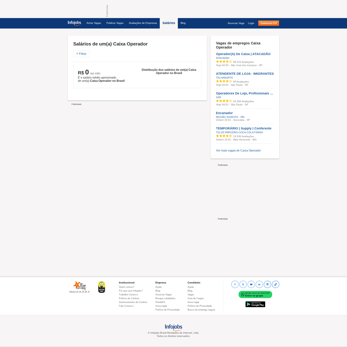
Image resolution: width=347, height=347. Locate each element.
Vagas (191, 294)
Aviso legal (161, 306)
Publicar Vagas (114, 22)
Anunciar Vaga (236, 23)
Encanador (224, 113)
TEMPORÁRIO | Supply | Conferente (243, 128)
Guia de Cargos (196, 298)
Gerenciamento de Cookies (133, 302)
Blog (183, 22)
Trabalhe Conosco (128, 294)
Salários (168, 23)
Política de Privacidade (167, 309)
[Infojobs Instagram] (267, 284)
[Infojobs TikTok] (275, 284)
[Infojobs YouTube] (251, 284)
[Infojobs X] (243, 284)
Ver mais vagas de (238, 150)
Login (251, 23)
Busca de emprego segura (201, 309)
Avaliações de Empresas (143, 22)
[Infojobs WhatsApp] (255, 294)
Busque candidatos (165, 298)
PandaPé (160, 302)
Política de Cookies (129, 298)
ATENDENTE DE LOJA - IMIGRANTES (245, 73)
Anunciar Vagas (163, 294)
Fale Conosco (126, 306)
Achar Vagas (94, 22)
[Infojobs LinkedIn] (259, 284)
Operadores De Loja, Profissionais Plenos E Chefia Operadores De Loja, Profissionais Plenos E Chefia (245, 93)
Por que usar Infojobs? (131, 290)
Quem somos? (126, 287)
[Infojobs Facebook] (235, 284)
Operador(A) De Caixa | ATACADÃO (243, 54)
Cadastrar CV (269, 23)
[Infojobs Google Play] (255, 304)
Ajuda (158, 287)
